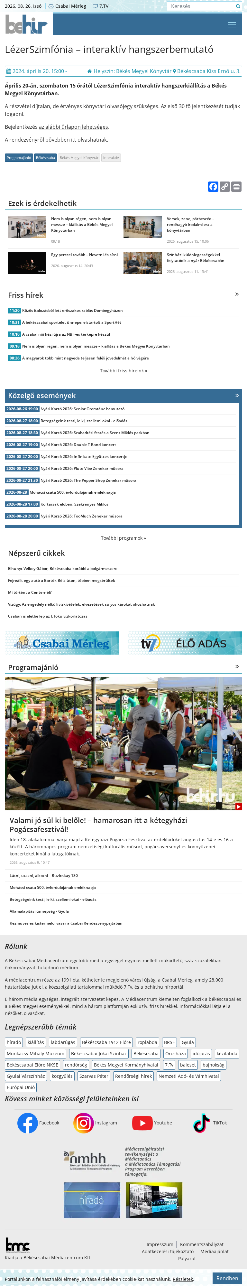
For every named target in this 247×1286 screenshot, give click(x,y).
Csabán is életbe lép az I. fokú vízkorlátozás (47, 616)
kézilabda (227, 1053)
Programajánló (19, 157)
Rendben (227, 1278)
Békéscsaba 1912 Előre (106, 1042)
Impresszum (160, 1244)
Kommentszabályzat (202, 1244)
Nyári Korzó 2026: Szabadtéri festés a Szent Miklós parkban (95, 432)
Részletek (183, 1279)
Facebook (48, 1123)
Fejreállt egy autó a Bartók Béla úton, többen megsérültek (61, 580)
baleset (188, 1065)
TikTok (219, 1123)
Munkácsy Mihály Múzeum (35, 1053)
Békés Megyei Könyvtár (79, 157)
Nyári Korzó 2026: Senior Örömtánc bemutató (82, 409)
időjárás (201, 1053)
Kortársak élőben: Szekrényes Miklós (74, 504)
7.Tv (169, 1065)
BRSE (169, 1042)
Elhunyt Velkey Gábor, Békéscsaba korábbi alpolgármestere (62, 568)
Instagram (105, 1123)
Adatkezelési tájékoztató (168, 1251)
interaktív (111, 157)
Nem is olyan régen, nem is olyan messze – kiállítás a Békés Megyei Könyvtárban (96, 346)
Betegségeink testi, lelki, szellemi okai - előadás (84, 421)
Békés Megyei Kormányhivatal (126, 1065)
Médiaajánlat (214, 1251)
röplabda (147, 1042)
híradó (14, 1042)
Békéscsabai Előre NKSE (32, 1065)
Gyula (188, 1042)
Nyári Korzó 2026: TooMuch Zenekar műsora (82, 516)
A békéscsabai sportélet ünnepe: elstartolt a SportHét (71, 322)
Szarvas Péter (93, 1076)
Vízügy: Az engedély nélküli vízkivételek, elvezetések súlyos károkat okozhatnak (81, 604)
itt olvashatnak (89, 139)
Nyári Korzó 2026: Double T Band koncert (78, 444)
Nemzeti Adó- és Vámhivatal (189, 1076)
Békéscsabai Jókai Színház (99, 1053)
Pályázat (187, 1258)
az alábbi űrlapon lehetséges (73, 126)
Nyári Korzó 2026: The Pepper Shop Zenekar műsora (88, 480)
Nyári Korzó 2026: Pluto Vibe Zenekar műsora (82, 468)
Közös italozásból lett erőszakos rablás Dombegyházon (72, 310)
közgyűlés (62, 1076)
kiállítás (36, 1042)
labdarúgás (63, 1042)
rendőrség (76, 1065)
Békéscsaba (45, 157)
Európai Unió (21, 1087)
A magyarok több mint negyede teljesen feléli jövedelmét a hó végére (85, 358)
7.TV (103, 6)
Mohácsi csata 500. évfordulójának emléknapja (73, 492)
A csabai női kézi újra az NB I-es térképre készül (66, 334)
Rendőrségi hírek (133, 1076)
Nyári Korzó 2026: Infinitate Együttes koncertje (84, 456)
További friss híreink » (123, 371)
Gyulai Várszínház (26, 1076)
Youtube (162, 1123)
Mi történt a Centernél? (29, 592)
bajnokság (213, 1065)
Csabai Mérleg (70, 6)
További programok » (123, 538)
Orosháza (175, 1053)
